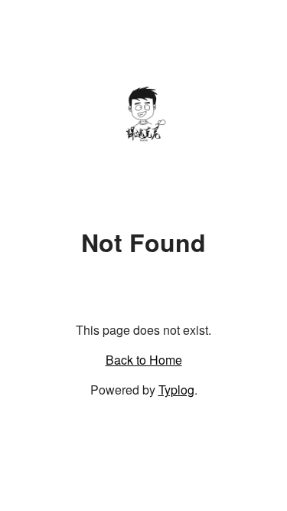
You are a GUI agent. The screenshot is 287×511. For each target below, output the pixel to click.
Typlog (176, 389)
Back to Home (144, 360)
